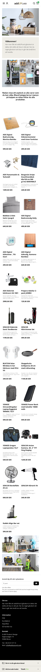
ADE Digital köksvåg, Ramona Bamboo (28, 254)
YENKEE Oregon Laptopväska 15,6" (10, 446)
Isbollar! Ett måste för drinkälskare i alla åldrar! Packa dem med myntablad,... (29, 297)
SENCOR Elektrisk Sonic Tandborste (10, 328)
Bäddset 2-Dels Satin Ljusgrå (9, 217)
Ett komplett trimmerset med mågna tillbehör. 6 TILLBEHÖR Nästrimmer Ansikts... (29, 333)
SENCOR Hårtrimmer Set (27, 328)
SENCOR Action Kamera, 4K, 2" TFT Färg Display (29, 447)
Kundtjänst (6, 621)
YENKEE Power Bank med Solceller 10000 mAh (29, 406)
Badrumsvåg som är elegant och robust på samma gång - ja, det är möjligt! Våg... (10, 143)
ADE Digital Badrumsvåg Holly (29, 217)
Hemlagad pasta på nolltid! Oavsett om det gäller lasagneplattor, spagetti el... (10, 185)
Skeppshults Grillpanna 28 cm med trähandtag (28, 365)
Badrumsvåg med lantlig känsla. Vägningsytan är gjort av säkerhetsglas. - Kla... (29, 222)
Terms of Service (9, 591)
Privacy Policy (34, 589)
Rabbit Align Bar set (11, 523)
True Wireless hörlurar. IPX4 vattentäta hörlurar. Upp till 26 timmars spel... (11, 374)
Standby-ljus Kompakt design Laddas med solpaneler (29, 414)
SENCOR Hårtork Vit (29, 485)
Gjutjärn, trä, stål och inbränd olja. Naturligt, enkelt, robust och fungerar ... (29, 374)
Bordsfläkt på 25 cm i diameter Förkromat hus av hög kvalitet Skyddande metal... (11, 492)
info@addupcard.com (13, 645)
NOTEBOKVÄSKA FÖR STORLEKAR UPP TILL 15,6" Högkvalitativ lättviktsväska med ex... (10, 455)
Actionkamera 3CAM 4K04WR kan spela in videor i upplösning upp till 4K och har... (29, 455)
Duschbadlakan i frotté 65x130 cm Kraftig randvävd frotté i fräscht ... (29, 185)
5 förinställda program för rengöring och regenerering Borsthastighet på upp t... (10, 333)
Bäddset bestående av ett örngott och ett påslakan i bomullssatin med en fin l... (10, 222)
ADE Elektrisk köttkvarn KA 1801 (10, 292)
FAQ (3, 618)
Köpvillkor (5, 624)
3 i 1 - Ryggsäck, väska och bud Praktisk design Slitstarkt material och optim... (11, 415)
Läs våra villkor (6, 587)
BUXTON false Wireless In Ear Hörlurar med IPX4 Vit (10, 367)
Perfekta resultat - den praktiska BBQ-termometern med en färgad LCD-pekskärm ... (29, 144)
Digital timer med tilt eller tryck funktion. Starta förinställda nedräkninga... (11, 260)
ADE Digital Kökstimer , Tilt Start (9, 254)
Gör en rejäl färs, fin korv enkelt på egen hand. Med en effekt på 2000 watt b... (11, 297)
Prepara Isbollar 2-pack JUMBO (28, 292)
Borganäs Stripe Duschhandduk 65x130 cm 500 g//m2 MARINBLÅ (28, 178)
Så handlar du (7, 627)
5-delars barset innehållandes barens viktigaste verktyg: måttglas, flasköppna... (11, 527)
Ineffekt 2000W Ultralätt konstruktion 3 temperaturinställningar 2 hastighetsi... (28, 492)
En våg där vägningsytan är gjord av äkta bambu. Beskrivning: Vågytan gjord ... (29, 260)
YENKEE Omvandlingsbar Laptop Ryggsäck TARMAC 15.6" (10, 408)
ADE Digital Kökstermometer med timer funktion (29, 137)
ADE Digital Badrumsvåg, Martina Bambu (9, 137)
